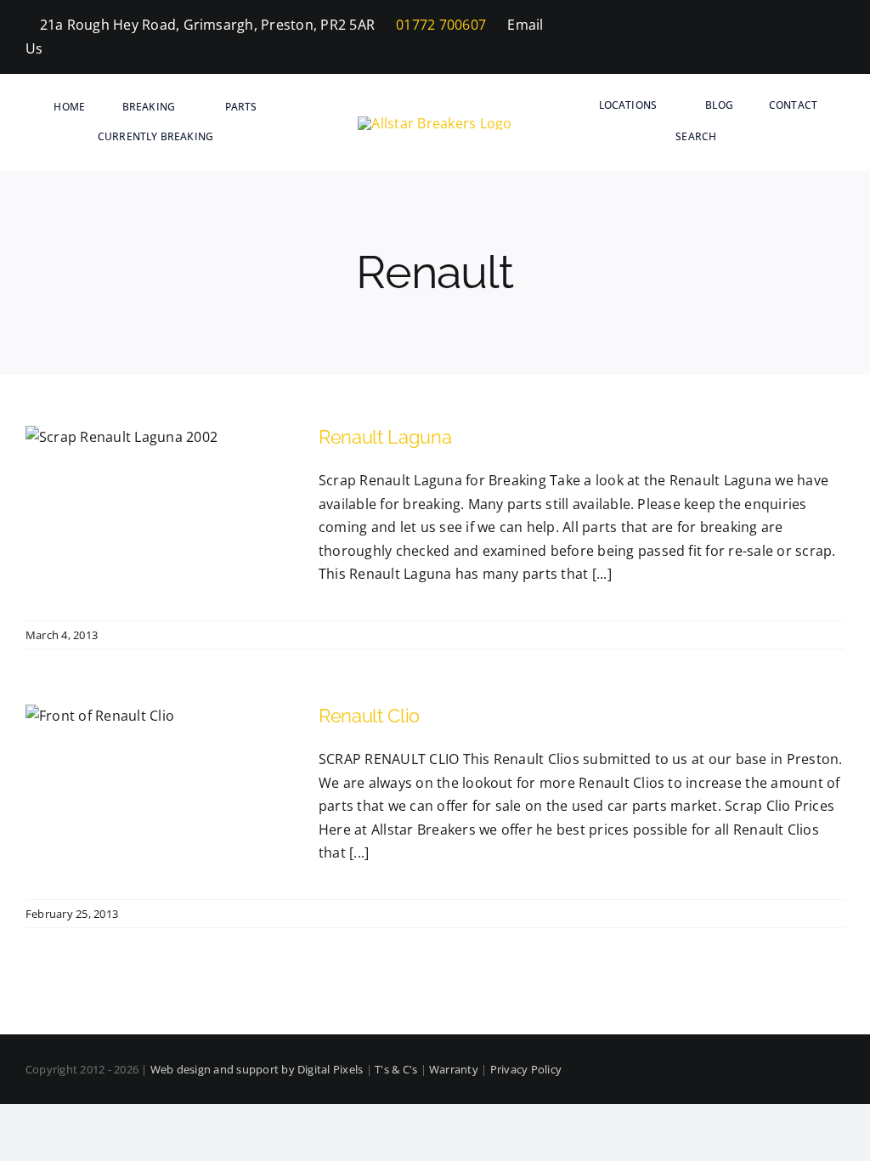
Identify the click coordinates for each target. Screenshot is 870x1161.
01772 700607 (439, 24)
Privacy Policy (526, 1069)
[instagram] (839, 37)
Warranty (453, 1069)
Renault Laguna (385, 437)
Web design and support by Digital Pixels (257, 1069)
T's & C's (396, 1069)
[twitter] (812, 37)
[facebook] (784, 37)
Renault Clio (369, 716)
